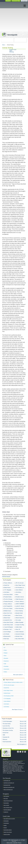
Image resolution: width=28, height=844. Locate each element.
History (5, 671)
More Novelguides (21, 744)
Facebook (23, 752)
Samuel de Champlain (20, 634)
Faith (5, 663)
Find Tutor (6, 798)
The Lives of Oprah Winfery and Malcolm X (9, 608)
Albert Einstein (19, 615)
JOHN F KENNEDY (20, 603)
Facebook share (12, 49)
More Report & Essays (17, 709)
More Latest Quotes (17, 674)
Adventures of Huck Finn (8, 728)
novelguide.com (7, 780)
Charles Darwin (7, 615)
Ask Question (6, 796)
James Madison (19, 589)
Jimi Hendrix (6, 634)
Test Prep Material (7, 809)
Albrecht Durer (7, 617)
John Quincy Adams (8, 594)
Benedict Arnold (19, 613)
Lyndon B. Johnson (20, 606)
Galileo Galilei (19, 627)
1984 (4, 734)
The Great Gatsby (7, 723)
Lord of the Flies (6, 725)
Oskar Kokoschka (20, 608)
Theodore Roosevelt (8, 601)
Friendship (6, 666)
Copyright (15, 842)
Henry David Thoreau (8, 622)
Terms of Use (9, 842)
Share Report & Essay (8, 800)
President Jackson (20, 596)
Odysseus (5, 739)
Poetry (5, 650)
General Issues (6, 576)
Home (3, 44)
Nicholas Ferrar (19, 636)
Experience (6, 661)
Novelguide (24, 0)
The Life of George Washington (9, 599)
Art (4, 647)
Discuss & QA (23, 721)
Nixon (17, 594)
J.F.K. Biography (7, 589)
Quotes (5, 825)
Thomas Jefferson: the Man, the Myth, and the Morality (9, 582)
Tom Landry (18, 620)
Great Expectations (7, 741)
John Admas (18, 592)
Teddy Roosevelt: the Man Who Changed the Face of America (21, 599)
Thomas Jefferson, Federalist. (21, 601)
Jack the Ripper (7, 631)
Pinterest (25, 752)
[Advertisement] (14, 17)
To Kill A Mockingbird (7, 721)
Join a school (6, 805)
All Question (6, 820)
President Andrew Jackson (9, 596)
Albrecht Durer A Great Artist (21, 617)
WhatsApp (11, 51)
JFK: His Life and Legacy (21, 582)
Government (6, 669)
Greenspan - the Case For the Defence (9, 629)
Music (5, 655)
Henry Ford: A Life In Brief (9, 613)
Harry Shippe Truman (20, 585)
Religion (5, 652)
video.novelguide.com (8, 789)
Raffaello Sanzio (7, 610)
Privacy (19, 842)
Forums (5, 827)
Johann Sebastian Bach (21, 631)
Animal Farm (5, 732)
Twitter (10, 50)
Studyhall (8, 0)
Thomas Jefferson (8, 603)
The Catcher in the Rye (8, 730)
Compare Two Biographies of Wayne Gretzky (21, 624)
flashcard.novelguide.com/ (9, 787)
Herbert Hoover (7, 587)
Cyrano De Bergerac (8, 627)
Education (6, 658)
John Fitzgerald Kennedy (9, 606)
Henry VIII (18, 629)
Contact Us (6, 812)
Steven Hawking (19, 610)
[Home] (9, 34)
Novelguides (6, 803)
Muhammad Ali (7, 636)
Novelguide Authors (8, 829)
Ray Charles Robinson (20, 638)
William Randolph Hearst (21, 622)
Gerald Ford (6, 585)
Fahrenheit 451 (6, 737)
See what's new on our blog (9, 818)
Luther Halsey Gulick (8, 624)
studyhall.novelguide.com (9, 782)
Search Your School (8, 832)
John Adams (6, 592)
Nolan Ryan (6, 638)
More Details (9, 772)
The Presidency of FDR (21, 587)
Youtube (18, 752)
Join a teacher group (8, 807)
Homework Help (16, 0)
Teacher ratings (7, 834)
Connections (6, 823)
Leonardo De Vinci (8, 620)
